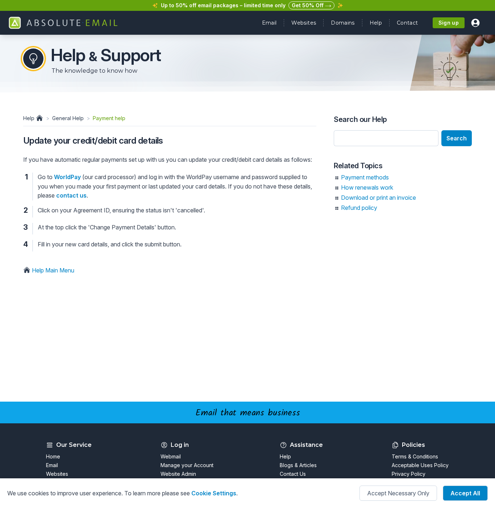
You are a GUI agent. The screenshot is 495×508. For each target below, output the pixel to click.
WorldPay (67, 177)
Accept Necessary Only (398, 493)
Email (269, 23)
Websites (303, 23)
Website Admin (178, 474)
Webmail (171, 456)
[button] (475, 23)
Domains (342, 23)
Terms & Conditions (415, 456)
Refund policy (359, 207)
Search (456, 138)
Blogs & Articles (298, 465)
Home (53, 456)
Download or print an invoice (378, 197)
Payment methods (365, 177)
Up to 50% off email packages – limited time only (223, 5)
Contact (407, 23)
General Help (68, 118)
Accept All (465, 493)
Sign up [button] (448, 23)
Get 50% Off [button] (308, 5)
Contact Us (293, 474)
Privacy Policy (408, 474)
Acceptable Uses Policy (420, 465)
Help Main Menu (52, 270)
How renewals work (367, 187)
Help (376, 23)
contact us (71, 195)
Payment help (109, 118)
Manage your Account (187, 465)
